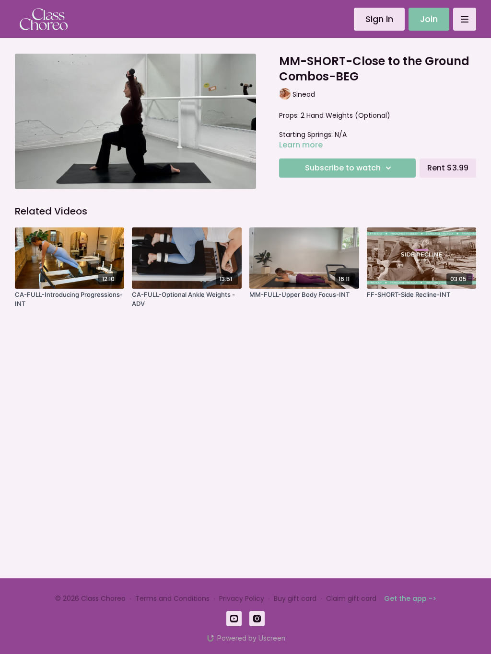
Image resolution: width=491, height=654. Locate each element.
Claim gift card (351, 598)
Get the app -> (410, 598)
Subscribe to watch (343, 167)
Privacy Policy (241, 598)
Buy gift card (295, 598)
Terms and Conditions (172, 598)
